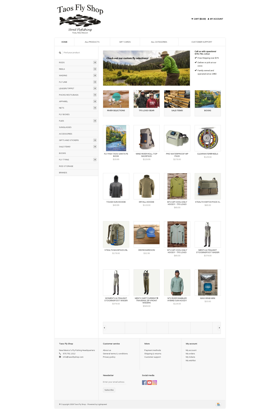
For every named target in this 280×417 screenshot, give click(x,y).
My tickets (190, 357)
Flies (61, 121)
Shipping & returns (152, 353)
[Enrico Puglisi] (136, 328)
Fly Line (63, 82)
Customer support (201, 42)
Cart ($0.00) (199, 19)
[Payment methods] (218, 404)
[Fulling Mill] (158, 328)
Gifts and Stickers (69, 140)
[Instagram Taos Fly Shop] (154, 382)
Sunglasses (65, 127)
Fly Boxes (64, 114)
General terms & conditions (115, 353)
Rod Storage (66, 166)
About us (107, 350)
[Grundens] (180, 328)
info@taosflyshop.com (73, 357)
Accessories (65, 134)
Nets (61, 108)
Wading (63, 75)
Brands (63, 172)
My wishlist (191, 360)
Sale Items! (64, 146)
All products (92, 42)
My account (216, 19)
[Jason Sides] (201, 328)
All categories (159, 42)
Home (64, 42)
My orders (190, 353)
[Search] (60, 53)
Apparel (63, 101)
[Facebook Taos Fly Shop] (144, 382)
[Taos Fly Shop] (106, 19)
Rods (62, 62)
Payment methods (152, 350)
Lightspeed (102, 404)
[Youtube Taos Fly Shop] (149, 382)
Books (62, 153)
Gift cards (125, 42)
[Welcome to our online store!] (146, 68)
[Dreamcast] (114, 328)
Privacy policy (109, 357)
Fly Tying (64, 159)
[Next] (219, 328)
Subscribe (109, 390)
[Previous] (104, 328)
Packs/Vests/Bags (68, 95)
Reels (62, 69)
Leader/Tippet (66, 88)
